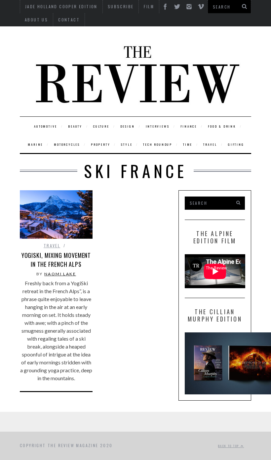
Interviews (158, 126)
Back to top (229, 446)
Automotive (45, 126)
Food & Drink (222, 126)
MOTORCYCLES (67, 144)
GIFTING (236, 144)
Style (126, 144)
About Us (36, 19)
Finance (188, 126)
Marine (35, 144)
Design (127, 126)
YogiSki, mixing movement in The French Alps (56, 259)
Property (100, 144)
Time (187, 144)
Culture (101, 126)
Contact (69, 19)
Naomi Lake (60, 273)
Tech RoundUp (157, 144)
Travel (210, 144)
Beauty (75, 126)
